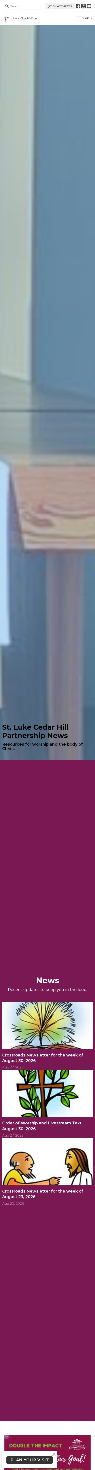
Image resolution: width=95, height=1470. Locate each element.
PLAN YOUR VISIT (29, 1460)
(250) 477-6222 (60, 6)
